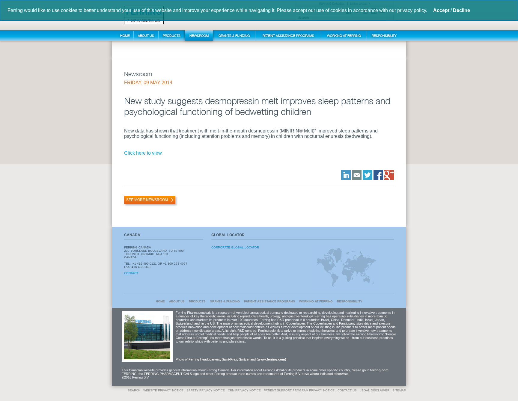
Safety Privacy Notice (205, 390)
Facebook (378, 175)
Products (171, 35)
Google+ (389, 175)
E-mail (357, 175)
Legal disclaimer (374, 390)
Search (134, 390)
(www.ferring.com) (271, 359)
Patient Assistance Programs (288, 35)
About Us (146, 35)
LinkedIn (346, 175)
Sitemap (399, 390)
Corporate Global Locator (235, 247)
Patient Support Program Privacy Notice (299, 390)
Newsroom (199, 35)
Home (125, 35)
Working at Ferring (344, 35)
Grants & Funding (234, 35)
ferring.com (379, 370)
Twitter (367, 175)
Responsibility (384, 35)
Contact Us (347, 390)
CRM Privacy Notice (244, 390)
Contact (131, 273)
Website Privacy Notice (163, 390)
